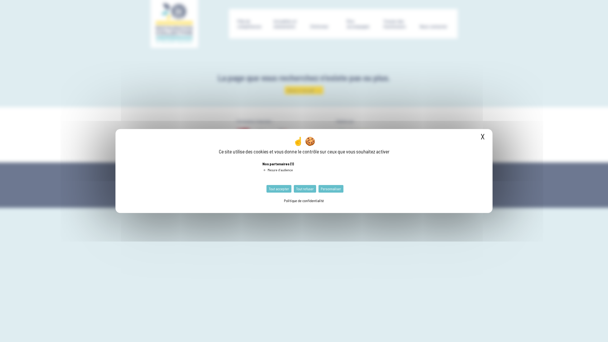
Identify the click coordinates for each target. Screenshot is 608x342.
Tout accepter (279, 188)
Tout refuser (305, 188)
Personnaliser (331, 188)
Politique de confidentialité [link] (304, 200)
